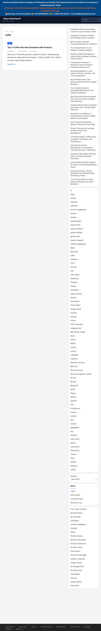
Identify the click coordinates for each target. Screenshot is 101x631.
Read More (11, 64)
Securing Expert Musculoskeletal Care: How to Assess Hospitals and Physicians (83, 99)
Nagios (73, 393)
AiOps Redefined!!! (12, 18)
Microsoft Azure (76, 370)
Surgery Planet (76, 563)
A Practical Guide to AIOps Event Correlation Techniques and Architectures (83, 139)
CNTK (72, 263)
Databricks (74, 278)
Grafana (73, 313)
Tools (33, 627)
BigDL (72, 248)
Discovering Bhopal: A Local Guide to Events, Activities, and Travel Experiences (82, 73)
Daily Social (74, 275)
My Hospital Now (77, 566)
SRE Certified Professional (46, 8)
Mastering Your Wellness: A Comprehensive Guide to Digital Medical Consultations (82, 116)
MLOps (73, 382)
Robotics (73, 435)
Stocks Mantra (76, 582)
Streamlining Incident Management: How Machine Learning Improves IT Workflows (83, 147)
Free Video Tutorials (78, 509)
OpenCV (73, 401)
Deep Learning (76, 294)
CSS (72, 271)
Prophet (73, 412)
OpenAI (73, 397)
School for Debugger (78, 555)
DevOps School (76, 513)
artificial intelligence (78, 244)
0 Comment (33, 51)
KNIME (73, 343)
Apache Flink (75, 225)
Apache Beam (75, 221)
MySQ (72, 389)
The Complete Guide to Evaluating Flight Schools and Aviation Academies (82, 90)
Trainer (8, 629)
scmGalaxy (74, 521)
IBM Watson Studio (77, 332)
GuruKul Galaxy (76, 536)
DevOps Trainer (76, 547)
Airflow (73, 198)
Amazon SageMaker (78, 210)
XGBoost (73, 466)
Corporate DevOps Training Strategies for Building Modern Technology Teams (82, 173)
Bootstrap (74, 252)
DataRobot (74, 290)
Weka (72, 458)
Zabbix (73, 470)
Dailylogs (23, 627)
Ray (71, 431)
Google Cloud (75, 309)
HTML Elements (76, 324)
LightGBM (74, 355)
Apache (73, 217)
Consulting (74, 627)
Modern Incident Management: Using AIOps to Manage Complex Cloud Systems (83, 56)
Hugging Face (75, 328)
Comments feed (76, 499)
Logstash (74, 359)
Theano (73, 454)
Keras (72, 336)
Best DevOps (75, 517)
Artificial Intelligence (78, 524)
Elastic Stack (75, 305)
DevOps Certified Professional (19, 8)
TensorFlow (74, 447)
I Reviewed (74, 586)
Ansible (73, 213)
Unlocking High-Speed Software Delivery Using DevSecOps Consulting (83, 156)
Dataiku (73, 286)
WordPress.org (76, 503)
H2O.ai (73, 320)
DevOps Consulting (77, 540)
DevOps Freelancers (78, 544)
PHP (72, 405)
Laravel (73, 347)
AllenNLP (74, 202)
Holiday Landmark (77, 559)
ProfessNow (75, 574)
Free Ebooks (75, 551)
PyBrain (73, 416)
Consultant (60, 627)
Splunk (73, 443)
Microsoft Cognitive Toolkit (80, 374)
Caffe (10, 43)
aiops (72, 194)
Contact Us (9, 627)
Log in (72, 491)
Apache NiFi (75, 236)
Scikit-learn (74, 439)
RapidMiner (74, 428)
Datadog (73, 282)
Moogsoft (74, 386)
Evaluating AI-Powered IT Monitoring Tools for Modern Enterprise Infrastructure (81, 64)
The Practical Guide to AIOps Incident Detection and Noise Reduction (81, 181)
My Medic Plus (76, 570)
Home (7, 31)
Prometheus (75, 408)
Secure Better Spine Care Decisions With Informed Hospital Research (83, 82)
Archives (73, 476)
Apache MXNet (76, 233)
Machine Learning (77, 363)
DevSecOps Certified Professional (74, 8)
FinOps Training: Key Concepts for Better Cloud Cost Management (82, 130)
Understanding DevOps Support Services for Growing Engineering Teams (83, 164)
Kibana (73, 340)
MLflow (73, 378)
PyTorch (73, 424)
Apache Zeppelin (77, 240)
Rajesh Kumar (11, 51)
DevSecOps (74, 301)
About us (19, 629)
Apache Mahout (76, 229)
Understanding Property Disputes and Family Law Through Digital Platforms (83, 107)
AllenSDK (74, 206)
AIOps (72, 532)
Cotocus (73, 578)
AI (71, 190)
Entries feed (75, 495)
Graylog (73, 317)
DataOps (73, 528)
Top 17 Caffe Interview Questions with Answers (29, 47)
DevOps (73, 298)
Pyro (72, 420)
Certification (46, 627)
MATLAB (73, 366)
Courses (73, 267)
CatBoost (74, 259)
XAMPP (73, 462)
